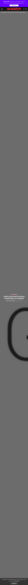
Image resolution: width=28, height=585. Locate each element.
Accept (14, 583)
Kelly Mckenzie (11, 300)
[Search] (26, 9)
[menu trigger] (2, 9)
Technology (14, 294)
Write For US (14, 5)
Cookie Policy (16, 581)
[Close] (26, 3)
